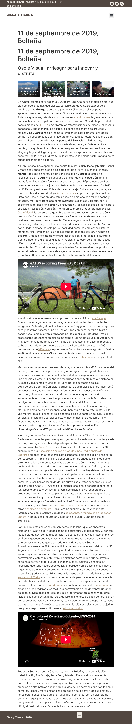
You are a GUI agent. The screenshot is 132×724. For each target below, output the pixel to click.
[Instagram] (122, 4)
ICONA (44, 125)
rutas (93, 493)
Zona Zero (44, 447)
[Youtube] (117, 4)
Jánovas (86, 357)
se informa (101, 585)
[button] (111, 15)
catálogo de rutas (52, 585)
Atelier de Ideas (66, 193)
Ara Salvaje (99, 318)
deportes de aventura (38, 509)
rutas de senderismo (70, 505)
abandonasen (81, 117)
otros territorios (73, 608)
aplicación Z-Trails (29, 577)
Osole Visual (25, 212)
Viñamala (44, 349)
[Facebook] (112, 4)
